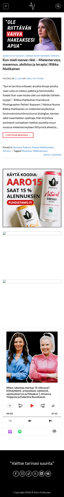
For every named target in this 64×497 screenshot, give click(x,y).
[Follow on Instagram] (22, 474)
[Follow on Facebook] (16, 474)
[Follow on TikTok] (29, 474)
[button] (6, 6)
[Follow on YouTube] (48, 474)
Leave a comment (52, 154)
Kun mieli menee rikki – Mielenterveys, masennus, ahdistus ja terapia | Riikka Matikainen (32, 64)
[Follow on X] (35, 474)
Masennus (27, 150)
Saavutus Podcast (13, 56)
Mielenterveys (40, 150)
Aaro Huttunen (35, 78)
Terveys (54, 56)
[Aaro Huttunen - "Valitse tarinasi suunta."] (32, 6)
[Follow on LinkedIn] (42, 474)
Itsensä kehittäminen (37, 56)
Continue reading (18, 135)
